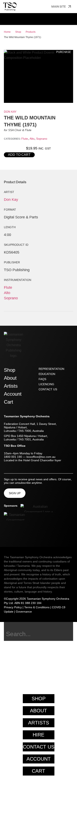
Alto (32, 138)
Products (31, 31)
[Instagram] (13, 533)
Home (7, 31)
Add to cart (19, 154)
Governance (24, 611)
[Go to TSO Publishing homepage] (10, 6)
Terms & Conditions (36, 607)
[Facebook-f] (6, 533)
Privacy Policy (13, 607)
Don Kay (10, 111)
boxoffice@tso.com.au (40, 456)
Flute (24, 138)
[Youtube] (20, 533)
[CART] (15, 18)
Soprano (41, 138)
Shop (18, 31)
